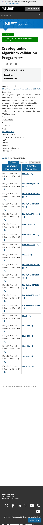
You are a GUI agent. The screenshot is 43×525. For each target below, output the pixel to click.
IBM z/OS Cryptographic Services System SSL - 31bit (21, 89)
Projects (8, 35)
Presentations (10, 78)
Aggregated (35, 162)
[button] (4, 179)
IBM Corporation (8, 132)
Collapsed (14, 162)
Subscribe (34, 520)
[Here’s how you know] (21, 3)
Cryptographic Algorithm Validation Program (19, 39)
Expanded (24, 162)
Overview (8, 75)
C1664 (5, 157)
